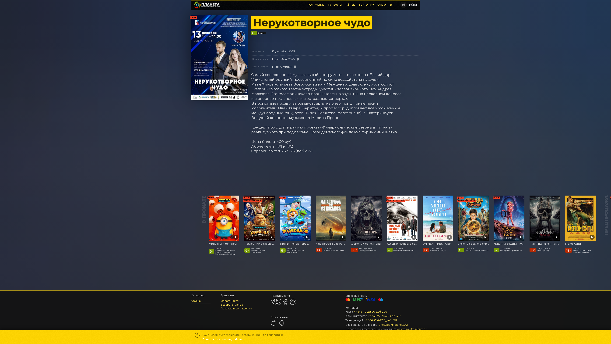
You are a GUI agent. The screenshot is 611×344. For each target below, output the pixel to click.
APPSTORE (273, 323)
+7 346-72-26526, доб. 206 (370, 311)
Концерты (335, 4)
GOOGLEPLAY (282, 323)
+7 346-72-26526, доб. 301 (380, 320)
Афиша (350, 4)
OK (285, 302)
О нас (381, 4)
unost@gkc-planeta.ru (393, 324)
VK (276, 302)
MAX (293, 302)
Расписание (316, 4)
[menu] (305, 5)
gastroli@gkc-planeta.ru (404, 329)
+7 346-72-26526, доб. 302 (384, 316)
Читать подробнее (229, 339)
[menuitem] (316, 5)
